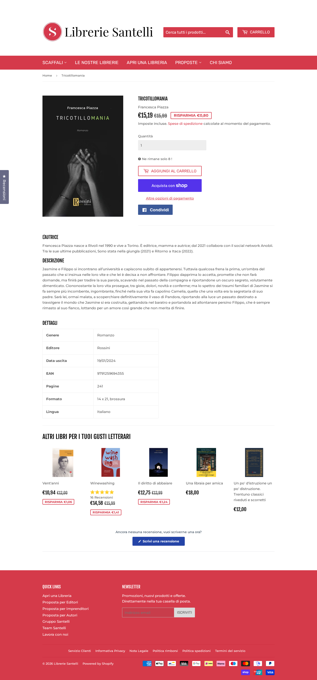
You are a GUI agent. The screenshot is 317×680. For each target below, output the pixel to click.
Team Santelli (54, 628)
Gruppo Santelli (56, 621)
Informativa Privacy (110, 651)
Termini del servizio (230, 651)
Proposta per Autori (59, 615)
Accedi (236, 21)
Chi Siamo (221, 62)
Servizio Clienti (79, 651)
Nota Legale (138, 651)
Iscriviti (184, 612)
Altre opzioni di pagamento (170, 198)
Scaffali (53, 62)
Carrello (259, 32)
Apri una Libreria (147, 62)
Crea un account (261, 21)
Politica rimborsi (165, 651)
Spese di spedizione (185, 123)
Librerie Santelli (66, 663)
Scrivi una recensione (163, 542)
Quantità (145, 136)
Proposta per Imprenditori (65, 608)
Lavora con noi (55, 634)
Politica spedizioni (196, 651)
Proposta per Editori (60, 602)
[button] (110, 495)
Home (47, 75)
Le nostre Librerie (97, 62)
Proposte (187, 62)
